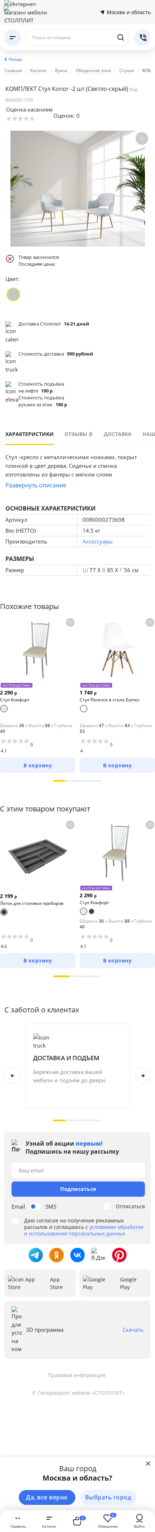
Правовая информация (77, 1375)
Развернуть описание (35, 485)
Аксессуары (98, 541)
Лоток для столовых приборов (31, 903)
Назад (15, 59)
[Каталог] (12, 37)
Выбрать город (108, 1497)
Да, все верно (47, 1497)
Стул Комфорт (15, 700)
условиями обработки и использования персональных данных (83, 1230)
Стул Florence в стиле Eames (110, 700)
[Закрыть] (148, 1463)
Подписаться (78, 1188)
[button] (59, 781)
